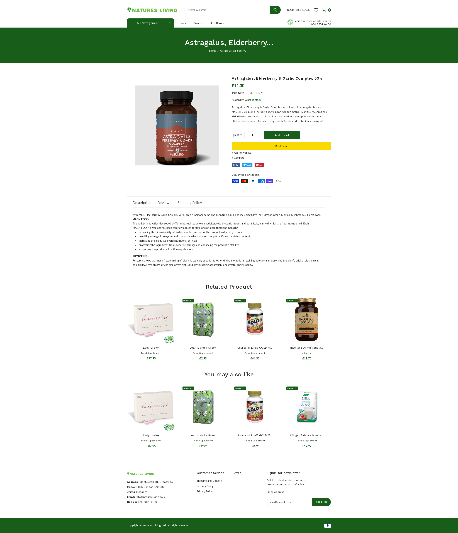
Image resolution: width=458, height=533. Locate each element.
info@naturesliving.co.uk (151, 496)
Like (236, 165)
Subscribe (321, 501)
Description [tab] (142, 202)
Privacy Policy (205, 491)
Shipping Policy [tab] (189, 202)
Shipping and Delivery (209, 480)
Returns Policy (205, 486)
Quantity (237, 134)
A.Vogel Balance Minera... (307, 435)
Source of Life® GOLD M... (255, 347)
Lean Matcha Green (203, 347)
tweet (248, 165)
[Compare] (281, 157)
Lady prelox (151, 347)
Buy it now (281, 146)
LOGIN (306, 9)
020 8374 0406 (321, 24)
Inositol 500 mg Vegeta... (307, 347)
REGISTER (293, 9)
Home (183, 23)
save (260, 165)
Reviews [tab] (164, 202)
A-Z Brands (218, 23)
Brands (197, 23)
